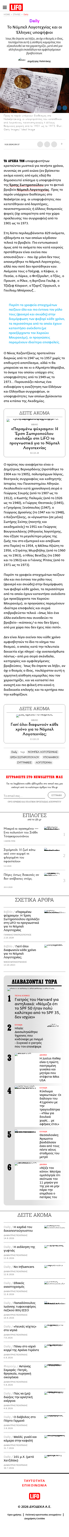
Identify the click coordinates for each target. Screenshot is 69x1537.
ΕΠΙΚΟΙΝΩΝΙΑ (34, 1485)
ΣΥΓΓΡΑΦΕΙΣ (24, 762)
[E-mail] (54, 144)
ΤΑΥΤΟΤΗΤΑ (34, 1481)
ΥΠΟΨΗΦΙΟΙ (51, 757)
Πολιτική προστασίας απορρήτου (43, 1514)
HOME (7, 14)
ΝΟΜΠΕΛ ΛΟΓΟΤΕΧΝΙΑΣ (42, 752)
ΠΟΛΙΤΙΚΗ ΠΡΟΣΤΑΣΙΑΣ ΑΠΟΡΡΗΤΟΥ (43, 801)
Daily (26, 14)
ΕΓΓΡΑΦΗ (57, 795)
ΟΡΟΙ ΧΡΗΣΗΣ (14, 801)
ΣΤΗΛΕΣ (16, 14)
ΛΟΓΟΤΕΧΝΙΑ (44, 762)
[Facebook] (59, 107)
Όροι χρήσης (14, 1514)
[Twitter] (64, 107)
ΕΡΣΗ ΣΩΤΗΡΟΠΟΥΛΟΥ (24, 757)
